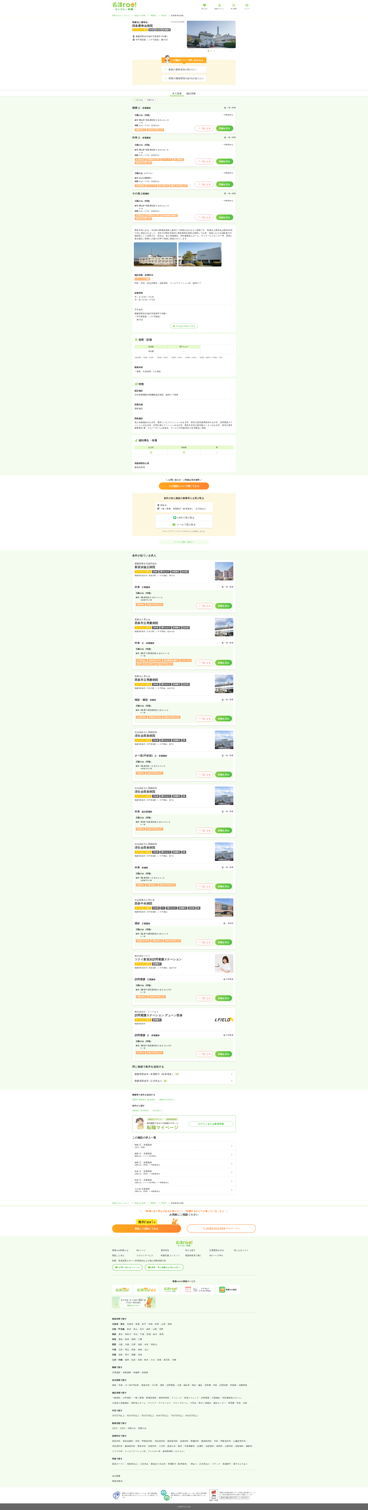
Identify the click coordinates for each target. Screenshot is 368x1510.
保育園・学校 (211, 1385)
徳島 (121, 1354)
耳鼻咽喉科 (189, 1446)
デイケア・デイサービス (159, 1403)
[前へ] (194, 51)
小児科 (162, 1446)
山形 (163, 1324)
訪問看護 (171, 1385)
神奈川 (128, 1334)
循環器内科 (172, 1441)
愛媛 (134, 1354)
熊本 (146, 1359)
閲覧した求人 (118, 1255)
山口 (146, 1349)
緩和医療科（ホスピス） (174, 1451)
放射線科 (239, 1446)
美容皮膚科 (128, 1441)
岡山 (127, 1349)
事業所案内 (117, 1481)
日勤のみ (150, 100)
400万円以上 (133, 1415)
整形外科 (142, 1446)
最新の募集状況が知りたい (182, 69)
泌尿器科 (210, 1446)
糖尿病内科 (206, 1441)
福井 (148, 1329)
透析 (162, 1385)
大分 (153, 1359)
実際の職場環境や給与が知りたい (186, 78)
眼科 (180, 1446)
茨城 (148, 1334)
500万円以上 (148, 1415)
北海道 (130, 1324)
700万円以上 (177, 1415)
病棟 (114, 1385)
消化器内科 (160, 1441)
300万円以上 (118, 1415)
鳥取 (134, 1349)
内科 (137, 1441)
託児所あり (157, 1110)
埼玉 (136, 1334)
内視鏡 (233, 1385)
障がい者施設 (205, 1403)
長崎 (140, 1359)
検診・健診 (197, 1385)
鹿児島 (167, 1359)
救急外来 (145, 1385)
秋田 (157, 1324)
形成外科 (152, 1446)
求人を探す (190, 1250)
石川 (142, 1329)
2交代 (114, 1428)
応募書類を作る (216, 1250)
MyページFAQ (216, 1255)
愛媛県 (153, 15)
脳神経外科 (130, 1446)
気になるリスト (241, 1250)
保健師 (136, 1372)
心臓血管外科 (239, 1441)
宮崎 (159, 1359)
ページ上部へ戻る (183, 542)
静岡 (134, 1339)
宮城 (150, 1324)
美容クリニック (191, 1397)
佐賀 (133, 1359)
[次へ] (228, 51)
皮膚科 (200, 1446)
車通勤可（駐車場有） (141, 1110)
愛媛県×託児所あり (167, 1099)
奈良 (146, 1344)
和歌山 (154, 1344)
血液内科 (184, 1441)
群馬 (161, 1334)
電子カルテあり (240, 1464)
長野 (161, 1329)
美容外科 (116, 1441)
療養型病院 (151, 1397)
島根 (140, 1349)
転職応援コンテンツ (170, 1255)
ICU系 (155, 1385)
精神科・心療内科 (224, 1446)
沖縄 (174, 1359)
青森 (137, 1324)
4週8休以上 (132, 1464)
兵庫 (134, 1344)
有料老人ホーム (138, 1403)
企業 (245, 1403)
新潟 (129, 1329)
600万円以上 (162, 1415)
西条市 (163, 15)
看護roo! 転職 (139, 15)
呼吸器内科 (147, 1441)
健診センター (219, 1403)
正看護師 (116, 1372)
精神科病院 (164, 1397)
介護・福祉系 (183, 1385)
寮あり (194, 1464)
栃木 (155, 1334)
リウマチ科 (117, 1451)
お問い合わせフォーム (129, 1267)
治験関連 (243, 1385)
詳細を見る (224, 128)
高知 (140, 1354)
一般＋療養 (138, 1397)
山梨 (155, 1329)
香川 (127, 1354)
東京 (121, 1334)
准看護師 (127, 1372)
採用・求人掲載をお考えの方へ (166, 1267)
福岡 (127, 1359)
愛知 (121, 1339)
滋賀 (140, 1344)
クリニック (176, 1397)
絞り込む (139, 100)
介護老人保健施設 (120, 1403)
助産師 (145, 1372)
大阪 (121, 1344)
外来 (121, 1385)
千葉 (142, 1334)
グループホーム (180, 1403)
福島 (170, 1324)
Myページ (141, 1250)
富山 (135, 1329)
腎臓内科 (195, 1441)
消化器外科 (117, 1446)
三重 (140, 1339)
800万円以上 (192, 1415)
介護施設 (216, 1397)
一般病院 (116, 1397)
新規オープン (118, 1464)
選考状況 (165, 1250)
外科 (216, 1441)
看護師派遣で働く (193, 1255)
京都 (127, 1344)
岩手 (144, 1324)
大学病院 (127, 1397)
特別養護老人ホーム (231, 1397)
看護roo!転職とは (120, 1250)
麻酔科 (249, 1446)
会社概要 (116, 1476)
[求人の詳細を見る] (184, 586)
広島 (121, 1349)
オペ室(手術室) (132, 1385)
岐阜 (127, 1339)
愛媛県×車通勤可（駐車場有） (144, 1099)
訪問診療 (224, 1385)
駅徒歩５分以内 (158, 1464)
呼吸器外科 (226, 1441)
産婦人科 (171, 1446)
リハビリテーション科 (135, 1451)
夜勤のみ (142, 1428)
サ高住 (193, 1403)
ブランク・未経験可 (221, 1464)
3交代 (122, 1428)
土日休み (144, 1464)
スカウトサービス (144, 1255)
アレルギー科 (154, 1451)
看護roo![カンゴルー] (120, 15)
